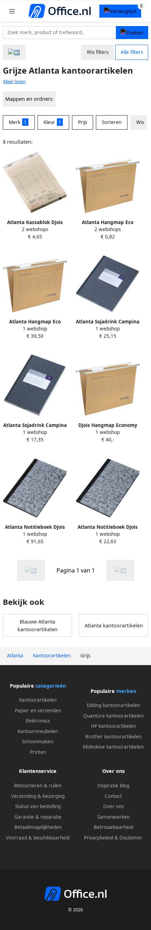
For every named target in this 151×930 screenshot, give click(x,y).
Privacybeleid (98, 838)
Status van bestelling (38, 806)
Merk (18, 122)
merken (126, 691)
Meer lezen (14, 82)
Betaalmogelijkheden (37, 827)
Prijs (82, 122)
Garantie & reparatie (37, 817)
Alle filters (132, 52)
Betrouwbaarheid (113, 827)
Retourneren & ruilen (37, 785)
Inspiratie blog (113, 785)
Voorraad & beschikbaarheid (38, 838)
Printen (38, 752)
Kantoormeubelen (38, 731)
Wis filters (98, 52)
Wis (140, 122)
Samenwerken (113, 817)
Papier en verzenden (38, 710)
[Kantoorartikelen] (14, 52)
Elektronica (38, 721)
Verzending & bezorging (38, 796)
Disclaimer (131, 838)
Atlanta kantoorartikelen (114, 625)
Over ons (113, 806)
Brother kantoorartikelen (113, 736)
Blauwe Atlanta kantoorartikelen (38, 625)
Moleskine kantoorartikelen (113, 747)
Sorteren (112, 122)
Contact (113, 796)
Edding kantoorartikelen (113, 705)
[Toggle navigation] (12, 11)
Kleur (52, 122)
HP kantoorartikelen (113, 726)
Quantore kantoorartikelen (113, 716)
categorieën (50, 685)
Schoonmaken (37, 741)
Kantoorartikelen (38, 700)
